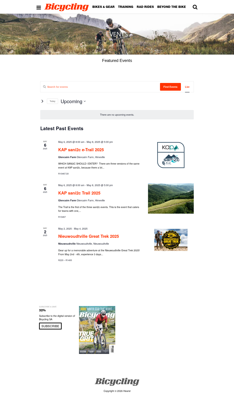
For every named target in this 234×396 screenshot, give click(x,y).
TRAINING (125, 7)
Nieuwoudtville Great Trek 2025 (88, 236)
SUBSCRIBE (50, 326)
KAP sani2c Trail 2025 (79, 193)
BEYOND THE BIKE (171, 7)
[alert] (117, 114)
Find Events (170, 86)
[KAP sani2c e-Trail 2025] (171, 155)
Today (52, 101)
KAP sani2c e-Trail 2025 (81, 149)
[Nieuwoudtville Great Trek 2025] (171, 240)
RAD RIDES (145, 7)
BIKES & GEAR (103, 7)
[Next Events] (42, 101)
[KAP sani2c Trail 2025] (171, 198)
